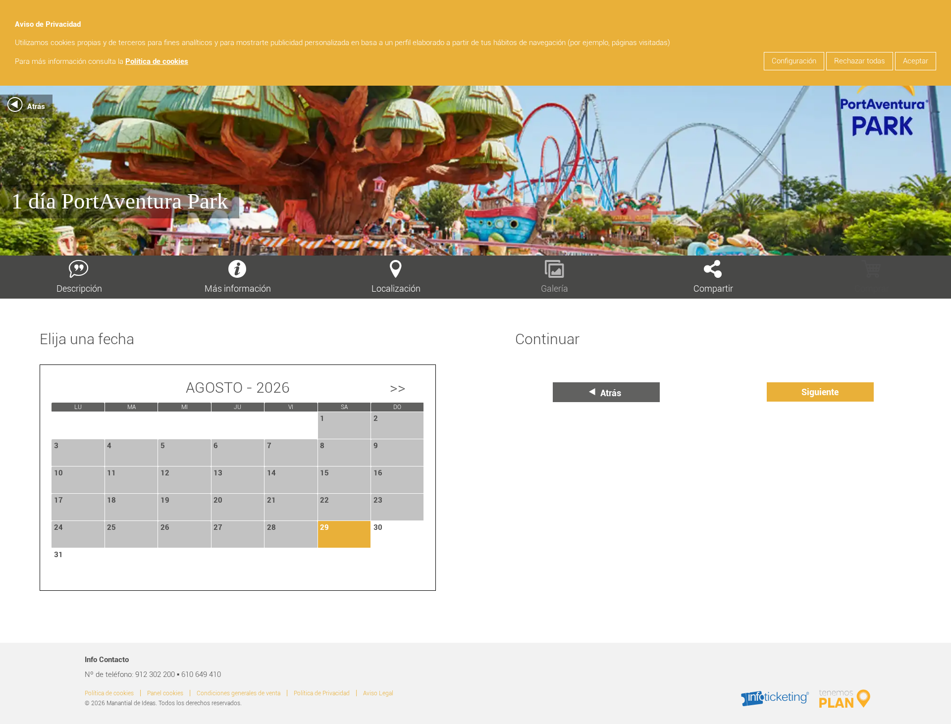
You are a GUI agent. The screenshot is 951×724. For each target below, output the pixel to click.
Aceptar (915, 60)
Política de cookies (156, 61)
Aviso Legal (378, 693)
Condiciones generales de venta (238, 693)
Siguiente (820, 392)
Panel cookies (165, 693)
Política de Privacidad (322, 693)
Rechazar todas (859, 60)
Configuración (794, 60)
